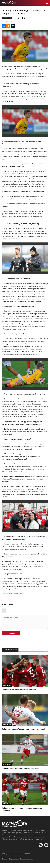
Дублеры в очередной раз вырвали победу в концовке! (23, 729)
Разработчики (14, 859)
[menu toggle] (47, 3)
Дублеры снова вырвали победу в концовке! (19, 689)
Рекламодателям (26, 859)
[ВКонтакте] (4, 26)
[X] (13, 26)
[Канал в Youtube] (46, 845)
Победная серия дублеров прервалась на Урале (20, 768)
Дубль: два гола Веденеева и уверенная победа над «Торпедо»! (22, 809)
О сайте (4, 859)
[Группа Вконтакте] (41, 845)
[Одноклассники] (8, 26)
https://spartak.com (15, 594)
